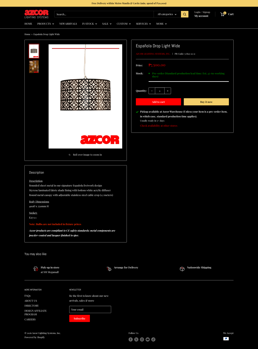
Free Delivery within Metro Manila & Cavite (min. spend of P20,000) (129, 3)
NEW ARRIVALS (68, 23)
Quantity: (141, 90)
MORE (159, 23)
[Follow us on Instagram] (142, 339)
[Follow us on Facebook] (131, 339)
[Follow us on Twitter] (136, 339)
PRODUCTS (44, 23)
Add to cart (158, 102)
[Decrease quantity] (152, 91)
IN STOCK (88, 23)
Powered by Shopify (34, 337)
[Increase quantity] (168, 91)
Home (27, 34)
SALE (105, 23)
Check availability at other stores (158, 125)
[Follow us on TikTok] (153, 339)
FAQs (27, 295)
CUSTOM (122, 23)
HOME (28, 23)
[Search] (184, 14)
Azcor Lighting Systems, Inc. (153, 53)
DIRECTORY (31, 305)
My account (201, 16)
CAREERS (30, 319)
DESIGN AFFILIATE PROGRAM (35, 312)
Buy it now (206, 102)
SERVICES (142, 23)
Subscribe (79, 318)
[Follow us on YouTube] (148, 339)
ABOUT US (30, 300)
